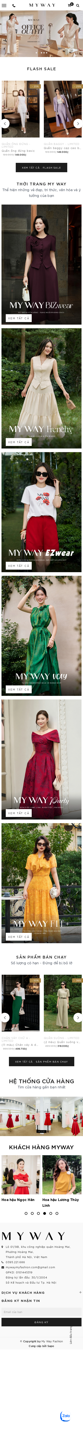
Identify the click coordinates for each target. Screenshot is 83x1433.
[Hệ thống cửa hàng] (41, 1116)
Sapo (50, 1345)
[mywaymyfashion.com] (41, 33)
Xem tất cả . (41, 167)
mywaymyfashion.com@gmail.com (30, 1267)
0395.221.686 (15, 1262)
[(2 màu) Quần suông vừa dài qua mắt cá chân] (20, 1010)
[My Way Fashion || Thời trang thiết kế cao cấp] (42, 5)
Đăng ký (41, 1322)
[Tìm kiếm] (78, 5)
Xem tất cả (18, 318)
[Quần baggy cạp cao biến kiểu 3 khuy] (20, 116)
